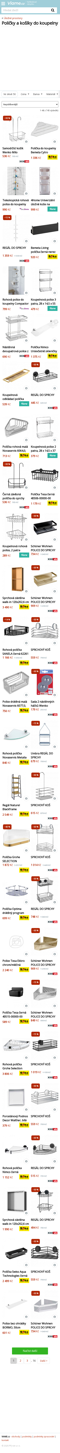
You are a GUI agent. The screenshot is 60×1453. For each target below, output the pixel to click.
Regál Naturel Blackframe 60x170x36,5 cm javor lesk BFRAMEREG (15, 811)
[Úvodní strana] (24, 4)
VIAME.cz (6, 1436)
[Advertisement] (30, 59)
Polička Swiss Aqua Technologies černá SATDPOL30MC (14, 1276)
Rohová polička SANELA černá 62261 (15, 652)
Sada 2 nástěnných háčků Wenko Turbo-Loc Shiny (42, 705)
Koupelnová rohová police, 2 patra (14, 548)
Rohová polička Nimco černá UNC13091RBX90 (13, 1172)
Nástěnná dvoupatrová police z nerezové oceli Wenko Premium (15, 353)
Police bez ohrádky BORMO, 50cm (14, 1325)
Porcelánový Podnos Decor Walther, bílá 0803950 (15, 1120)
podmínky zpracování (44, 1436)
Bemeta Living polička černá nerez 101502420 (43, 252)
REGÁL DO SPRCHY (14, 248)
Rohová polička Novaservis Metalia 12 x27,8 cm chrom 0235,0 (14, 759)
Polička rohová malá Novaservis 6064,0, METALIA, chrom (15, 451)
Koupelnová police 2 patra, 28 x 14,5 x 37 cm (43, 451)
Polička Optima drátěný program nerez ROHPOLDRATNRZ (14, 915)
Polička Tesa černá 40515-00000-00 (14, 1014)
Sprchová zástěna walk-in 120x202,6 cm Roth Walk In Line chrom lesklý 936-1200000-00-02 (15, 606)
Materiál (51, 94)
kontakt (5, 1440)
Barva (36, 94)
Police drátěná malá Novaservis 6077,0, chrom (14, 705)
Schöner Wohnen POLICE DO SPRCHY (43, 548)
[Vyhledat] (53, 10)
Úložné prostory (13, 18)
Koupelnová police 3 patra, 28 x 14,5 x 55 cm (43, 303)
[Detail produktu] (26, 141)
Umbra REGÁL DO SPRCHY (42, 755)
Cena (24, 94)
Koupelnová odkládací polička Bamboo (13, 399)
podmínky (27, 1436)
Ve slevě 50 (10, 94)
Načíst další (30, 1351)
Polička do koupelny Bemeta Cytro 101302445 (43, 152)
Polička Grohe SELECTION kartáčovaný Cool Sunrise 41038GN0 (14, 863)
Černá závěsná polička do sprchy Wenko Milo (13, 498)
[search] (25, 10)
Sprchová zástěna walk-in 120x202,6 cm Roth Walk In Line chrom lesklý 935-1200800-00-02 (15, 1228)
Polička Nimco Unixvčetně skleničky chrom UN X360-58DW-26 (44, 353)
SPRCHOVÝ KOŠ (40, 650)
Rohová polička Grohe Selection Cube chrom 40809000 (12, 1070)
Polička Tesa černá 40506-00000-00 (42, 496)
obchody (16, 1436)
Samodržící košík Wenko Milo (12, 150)
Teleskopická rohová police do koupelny (15, 202)
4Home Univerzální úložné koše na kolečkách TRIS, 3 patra (43, 206)
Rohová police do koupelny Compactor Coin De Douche (15, 303)
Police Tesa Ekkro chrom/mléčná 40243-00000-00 (13, 965)
